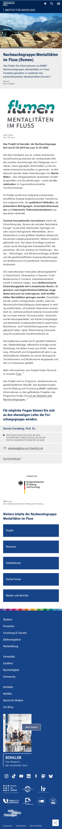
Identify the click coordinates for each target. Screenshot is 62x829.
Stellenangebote (12, 639)
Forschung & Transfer (15, 632)
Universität (9, 656)
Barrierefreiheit (36, 826)
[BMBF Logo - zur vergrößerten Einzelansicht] (31, 484)
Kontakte (8, 687)
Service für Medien (13, 700)
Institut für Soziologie (20, 10)
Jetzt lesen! (31, 727)
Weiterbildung (10, 646)
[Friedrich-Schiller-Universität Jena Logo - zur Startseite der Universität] (9, 4)
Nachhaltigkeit (11, 670)
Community (9, 676)
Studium (7, 619)
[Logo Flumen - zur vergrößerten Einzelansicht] (31, 113)
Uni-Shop (8, 707)
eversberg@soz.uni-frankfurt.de (25, 448)
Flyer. (20, 373)
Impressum (7, 826)
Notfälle (7, 693)
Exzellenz (8, 663)
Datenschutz (21, 826)
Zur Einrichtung (12, 458)
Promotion (8, 626)
